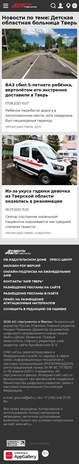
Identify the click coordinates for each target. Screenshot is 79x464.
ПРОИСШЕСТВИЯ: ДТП (23, 126)
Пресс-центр (61, 260)
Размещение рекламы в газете (30, 293)
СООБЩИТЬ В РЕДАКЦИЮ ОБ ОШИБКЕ (34, 309)
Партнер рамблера (40, 443)
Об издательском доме (24, 260)
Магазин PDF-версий (21, 266)
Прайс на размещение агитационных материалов (29, 301)
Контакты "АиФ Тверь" (23, 281)
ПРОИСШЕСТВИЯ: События (28, 233)
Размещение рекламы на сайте (31, 287)
